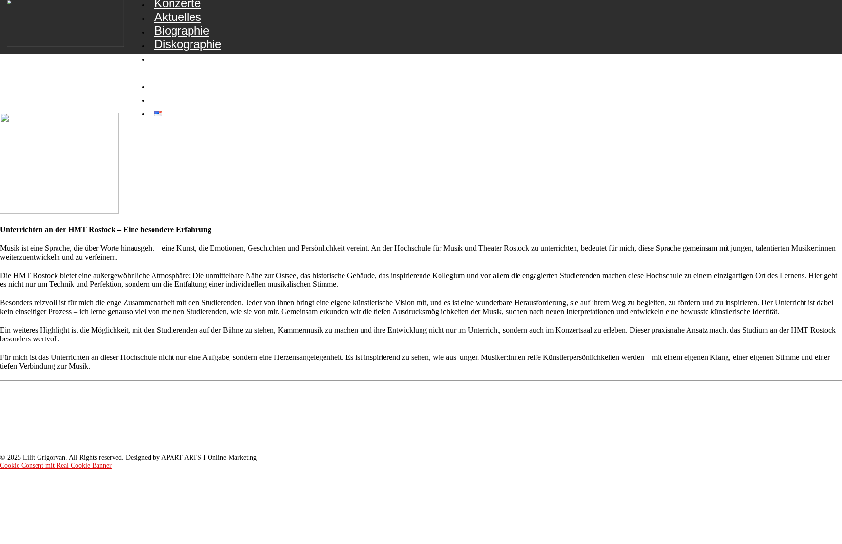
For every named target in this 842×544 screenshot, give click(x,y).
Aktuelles (177, 16)
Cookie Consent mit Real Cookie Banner (56, 465)
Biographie (181, 30)
